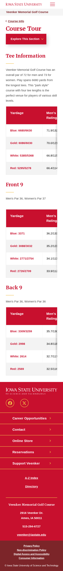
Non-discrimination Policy (31, 550)
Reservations (23, 452)
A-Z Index (31, 478)
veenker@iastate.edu (31, 534)
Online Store (22, 441)
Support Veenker (26, 463)
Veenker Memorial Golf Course (27, 12)
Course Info (16, 21)
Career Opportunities (29, 418)
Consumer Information (31, 558)
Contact (18, 429)
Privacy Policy (32, 545)
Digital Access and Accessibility (31, 554)
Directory (31, 486)
